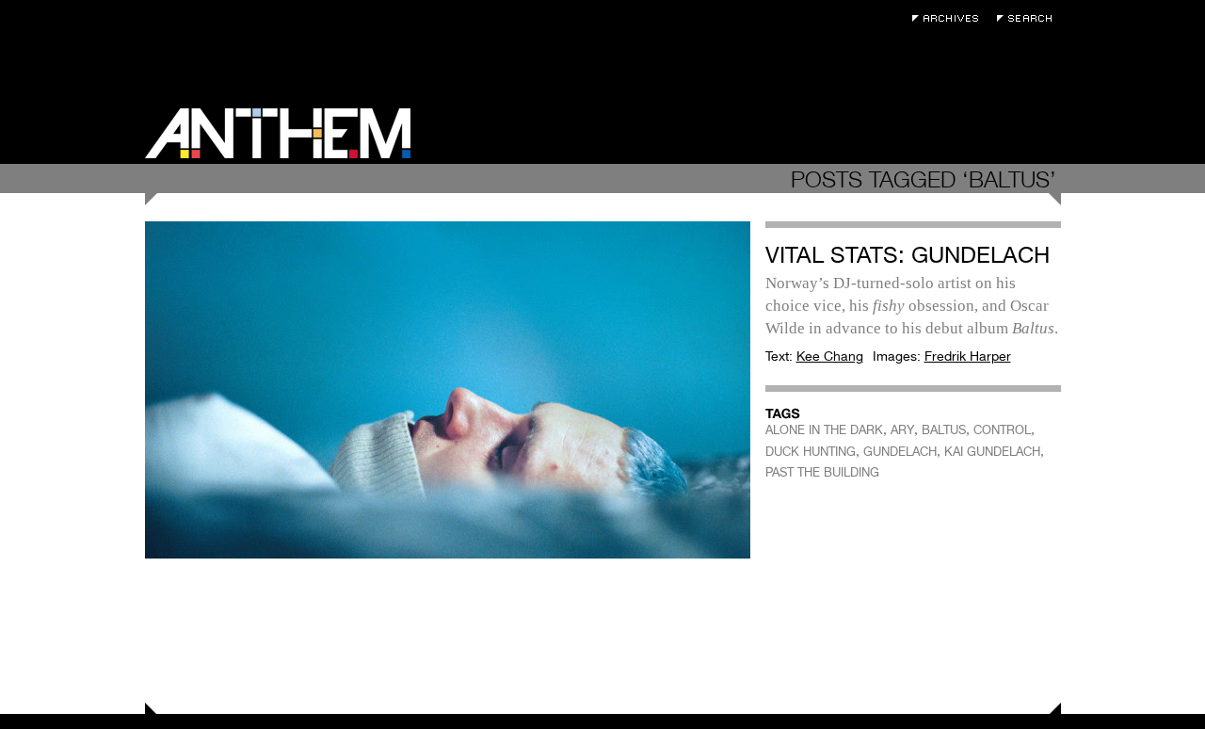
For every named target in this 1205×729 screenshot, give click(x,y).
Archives (950, 18)
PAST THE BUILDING (822, 472)
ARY (902, 430)
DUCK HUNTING (810, 452)
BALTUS (944, 430)
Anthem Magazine (277, 133)
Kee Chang (829, 356)
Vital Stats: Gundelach (907, 254)
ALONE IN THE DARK (824, 430)
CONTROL (1002, 430)
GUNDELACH (900, 452)
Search (1029, 18)
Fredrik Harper (967, 356)
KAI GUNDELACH (992, 452)
